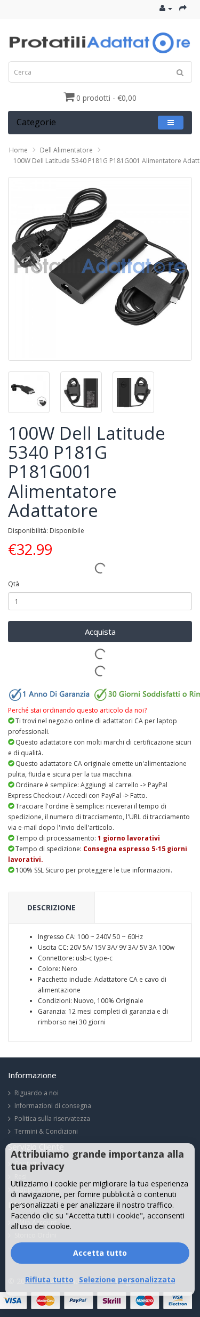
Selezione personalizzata (127, 1279)
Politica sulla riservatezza (52, 1118)
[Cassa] (183, 8)
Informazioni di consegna (52, 1105)
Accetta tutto (100, 1253)
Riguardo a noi (36, 1092)
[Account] (165, 8)
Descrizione (51, 907)
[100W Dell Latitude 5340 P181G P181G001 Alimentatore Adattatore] (100, 269)
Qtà (13, 583)
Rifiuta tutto (49, 1279)
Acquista (100, 631)
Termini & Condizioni (46, 1131)
